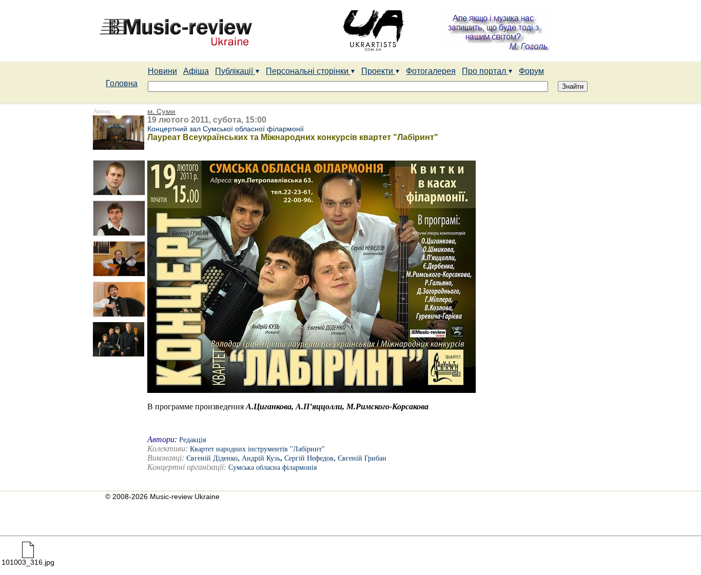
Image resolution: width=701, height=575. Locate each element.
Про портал (485, 71)
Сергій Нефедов (309, 458)
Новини (162, 71)
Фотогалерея (431, 71)
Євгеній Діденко (212, 458)
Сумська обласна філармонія (272, 467)
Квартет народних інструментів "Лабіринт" (257, 449)
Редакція (192, 440)
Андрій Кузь (261, 458)
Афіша (196, 71)
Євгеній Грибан (362, 458)
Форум (531, 71)
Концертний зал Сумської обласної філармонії (225, 129)
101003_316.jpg (28, 562)
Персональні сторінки (308, 71)
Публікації (235, 71)
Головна (122, 83)
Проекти (378, 71)
